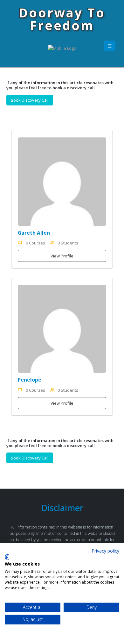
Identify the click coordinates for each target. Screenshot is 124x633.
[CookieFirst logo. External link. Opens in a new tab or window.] (7, 557)
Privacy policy (105, 551)
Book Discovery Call (30, 100)
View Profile (62, 256)
